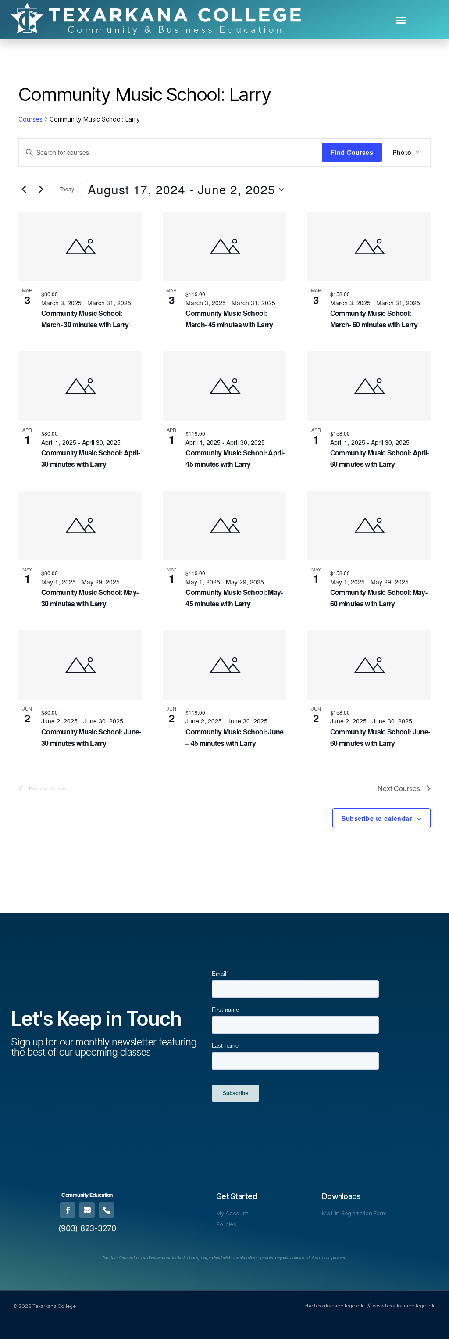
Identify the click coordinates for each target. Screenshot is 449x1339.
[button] (400, 19)
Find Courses (352, 152)
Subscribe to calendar (377, 818)
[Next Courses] (41, 189)
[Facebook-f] (67, 1209)
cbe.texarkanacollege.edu (334, 1306)
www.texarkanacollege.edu (404, 1306)
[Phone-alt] (106, 1209)
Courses (30, 119)
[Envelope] (87, 1209)
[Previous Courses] (23, 189)
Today (67, 189)
